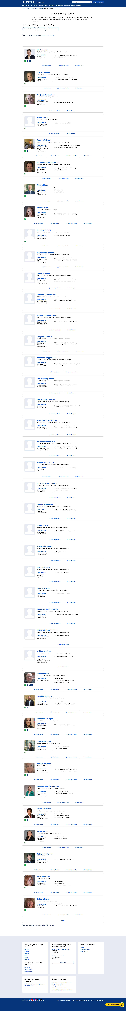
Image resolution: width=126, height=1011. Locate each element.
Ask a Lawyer (34, 5)
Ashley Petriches (44, 764)
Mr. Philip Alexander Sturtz (48, 162)
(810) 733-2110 (41, 679)
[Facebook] (33, 1000)
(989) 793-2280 (41, 530)
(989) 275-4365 (41, 145)
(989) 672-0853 (41, 213)
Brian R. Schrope (43, 588)
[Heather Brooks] (29, 880)
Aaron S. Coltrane (44, 140)
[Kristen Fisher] (29, 211)
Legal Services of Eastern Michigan (61, 949)
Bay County (27, 967)
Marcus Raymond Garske (47, 315)
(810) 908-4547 (41, 769)
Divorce (82, 947)
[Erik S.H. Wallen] (29, 76)
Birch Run (26, 959)
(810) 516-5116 (41, 701)
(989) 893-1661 (41, 258)
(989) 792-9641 (41, 384)
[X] (41, 1000)
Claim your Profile (56, 986)
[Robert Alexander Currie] (29, 634)
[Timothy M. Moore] (29, 550)
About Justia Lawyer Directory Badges (62, 982)
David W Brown (43, 673)
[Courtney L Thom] (29, 745)
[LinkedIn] (30, 1000)
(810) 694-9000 (41, 791)
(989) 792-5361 (41, 572)
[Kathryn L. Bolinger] (29, 723)
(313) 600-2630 (41, 488)
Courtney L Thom (44, 741)
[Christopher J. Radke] (29, 382)
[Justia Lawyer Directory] (28, 2)
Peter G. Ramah (43, 567)
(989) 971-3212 (41, 447)
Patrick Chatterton (44, 854)
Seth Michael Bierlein (46, 441)
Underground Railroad (58, 956)
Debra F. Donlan (43, 899)
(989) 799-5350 (41, 635)
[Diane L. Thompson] (29, 508)
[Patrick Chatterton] (29, 858)
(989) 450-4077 (41, 614)
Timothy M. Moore (44, 546)
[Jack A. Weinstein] (29, 234)
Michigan (42, 8)
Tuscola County (28, 969)
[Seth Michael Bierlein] (29, 445)
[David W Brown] (29, 677)
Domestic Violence (85, 949)
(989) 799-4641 (41, 342)
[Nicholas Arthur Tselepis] (29, 487)
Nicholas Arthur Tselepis (47, 483)
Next (63, 920)
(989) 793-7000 (41, 405)
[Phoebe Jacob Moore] (29, 466)
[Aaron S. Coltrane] (29, 144)
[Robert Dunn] (29, 121)
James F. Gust (42, 525)
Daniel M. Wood (43, 274)
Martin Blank (42, 185)
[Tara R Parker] (29, 835)
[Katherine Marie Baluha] (29, 424)
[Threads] (37, 1000)
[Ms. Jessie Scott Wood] (29, 99)
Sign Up (101, 2)
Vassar (26, 957)
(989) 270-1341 (41, 509)
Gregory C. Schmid (44, 336)
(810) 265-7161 (41, 814)
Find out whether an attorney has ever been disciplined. (34, 984)
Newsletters (67, 5)
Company (73, 1000)
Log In (95, 2)
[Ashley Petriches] (29, 768)
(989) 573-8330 (41, 426)
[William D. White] (29, 655)
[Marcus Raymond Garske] (29, 319)
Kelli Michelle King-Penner (48, 786)
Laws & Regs (59, 5)
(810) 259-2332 (41, 836)
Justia (23, 8)
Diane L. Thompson (45, 504)
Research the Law (42, 5)
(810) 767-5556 (41, 904)
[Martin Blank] (29, 189)
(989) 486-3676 (41, 746)
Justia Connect (60, 1000)
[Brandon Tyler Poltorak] (29, 298)
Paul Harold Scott (44, 809)
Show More (63, 962)
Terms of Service (83, 1000)
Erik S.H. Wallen (43, 72)
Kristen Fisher (42, 207)
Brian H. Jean (42, 50)
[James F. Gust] (29, 529)
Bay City (26, 949)
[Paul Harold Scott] (29, 813)
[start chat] (122, 1004)
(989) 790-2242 (41, 235)
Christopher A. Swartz (46, 399)
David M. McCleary (44, 696)
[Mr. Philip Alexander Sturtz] (29, 166)
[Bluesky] (39, 1000)
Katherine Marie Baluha (47, 420)
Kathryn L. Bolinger (45, 719)
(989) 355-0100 (41, 321)
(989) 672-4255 (41, 467)
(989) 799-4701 (41, 168)
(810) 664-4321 (41, 882)
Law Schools (52, 5)
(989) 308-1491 (41, 190)
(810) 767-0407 (41, 859)
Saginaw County (28, 971)
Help (77, 1000)
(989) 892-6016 (41, 77)
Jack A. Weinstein (44, 230)
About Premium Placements (59, 988)
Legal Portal (67, 1000)
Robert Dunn (42, 117)
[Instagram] (35, 1000)
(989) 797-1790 (41, 656)
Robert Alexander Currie (47, 630)
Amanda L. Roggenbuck (46, 357)
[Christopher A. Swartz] (29, 403)
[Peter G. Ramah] (29, 571)
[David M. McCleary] (29, 700)
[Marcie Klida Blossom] (29, 256)
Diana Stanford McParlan (47, 609)
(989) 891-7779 (41, 55)
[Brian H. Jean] (29, 54)
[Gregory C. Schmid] (29, 340)
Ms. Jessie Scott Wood (46, 95)
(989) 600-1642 (41, 363)
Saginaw (26, 953)
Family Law (36, 8)
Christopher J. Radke (45, 378)
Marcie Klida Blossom (45, 252)
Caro (25, 955)
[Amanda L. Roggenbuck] (29, 361)
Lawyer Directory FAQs (58, 984)
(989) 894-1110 (41, 122)
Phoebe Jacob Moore (45, 462)
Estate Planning (84, 951)
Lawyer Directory (29, 8)
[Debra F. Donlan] (29, 903)
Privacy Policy (91, 1000)
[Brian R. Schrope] (29, 592)
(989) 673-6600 (41, 593)
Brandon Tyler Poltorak (46, 294)
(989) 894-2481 (41, 100)
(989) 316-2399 (41, 300)
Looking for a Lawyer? (113, 1004)
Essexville (26, 951)
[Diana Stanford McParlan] (29, 613)
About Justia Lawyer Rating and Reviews (62, 990)
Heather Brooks (43, 876)
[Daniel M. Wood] (29, 278)
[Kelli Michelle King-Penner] (29, 790)
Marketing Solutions (76, 5)
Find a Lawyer (25, 5)
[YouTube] (32, 1000)
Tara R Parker (42, 831)
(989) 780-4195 (41, 551)
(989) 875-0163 (41, 724)
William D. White (44, 651)
